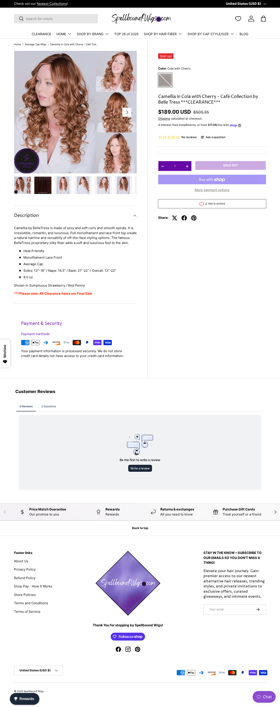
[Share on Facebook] (184, 218)
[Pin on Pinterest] (194, 218)
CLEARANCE (41, 34)
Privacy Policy (25, 569)
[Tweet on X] (174, 218)
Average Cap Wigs (35, 44)
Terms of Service (27, 611)
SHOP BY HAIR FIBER (160, 34)
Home (17, 44)
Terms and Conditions (31, 603)
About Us (21, 561)
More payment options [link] (212, 190)
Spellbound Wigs (34, 691)
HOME (61, 34)
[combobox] (56, 18)
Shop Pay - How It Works (33, 586)
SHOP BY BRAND (90, 34)
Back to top (140, 528)
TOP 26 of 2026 (126, 34)
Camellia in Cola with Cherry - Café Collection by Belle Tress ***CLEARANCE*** (74, 44)
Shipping (164, 118)
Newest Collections (52, 4)
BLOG (244, 34)
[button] (263, 18)
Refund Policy (24, 578)
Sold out (230, 165)
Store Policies (25, 595)
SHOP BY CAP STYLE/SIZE (208, 34)
